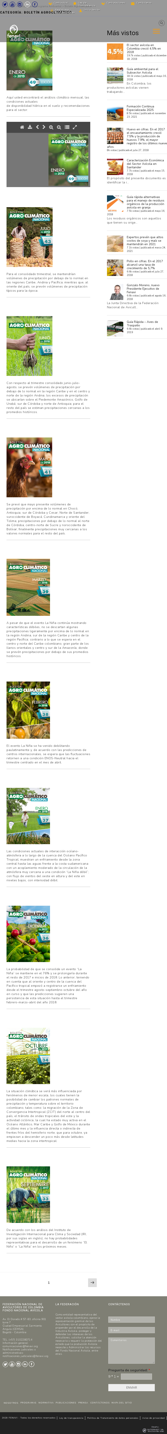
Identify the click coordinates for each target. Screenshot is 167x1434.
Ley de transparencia (71, 1418)
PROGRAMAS (28, 1402)
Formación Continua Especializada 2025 (140, 108)
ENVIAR (131, 1388)
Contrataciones (116, 2)
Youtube (12, 4)
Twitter (5, 4)
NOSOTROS (11, 1403)
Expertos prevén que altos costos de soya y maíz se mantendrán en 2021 (145, 240)
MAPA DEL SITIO (122, 1402)
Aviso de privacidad (153, 1418)
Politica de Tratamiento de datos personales (112, 1418)
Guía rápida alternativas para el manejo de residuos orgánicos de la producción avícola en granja (145, 202)
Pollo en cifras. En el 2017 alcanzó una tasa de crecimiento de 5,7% (145, 264)
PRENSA (83, 1402)
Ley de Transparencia (86, 4)
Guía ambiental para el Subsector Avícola (142, 71)
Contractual (61, 2)
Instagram (20, 4)
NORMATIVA (45, 1402)
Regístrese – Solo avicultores (65, 11)
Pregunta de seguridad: (129, 1370)
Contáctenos (144, 2)
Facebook (35, 4)
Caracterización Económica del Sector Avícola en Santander (145, 163)
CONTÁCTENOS (100, 1402)
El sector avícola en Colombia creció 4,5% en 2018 (144, 48)
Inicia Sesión (92, 9)
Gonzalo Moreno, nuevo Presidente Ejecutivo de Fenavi (143, 288)
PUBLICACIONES (66, 1402)
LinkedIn (27, 4)
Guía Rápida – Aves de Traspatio (142, 323)
